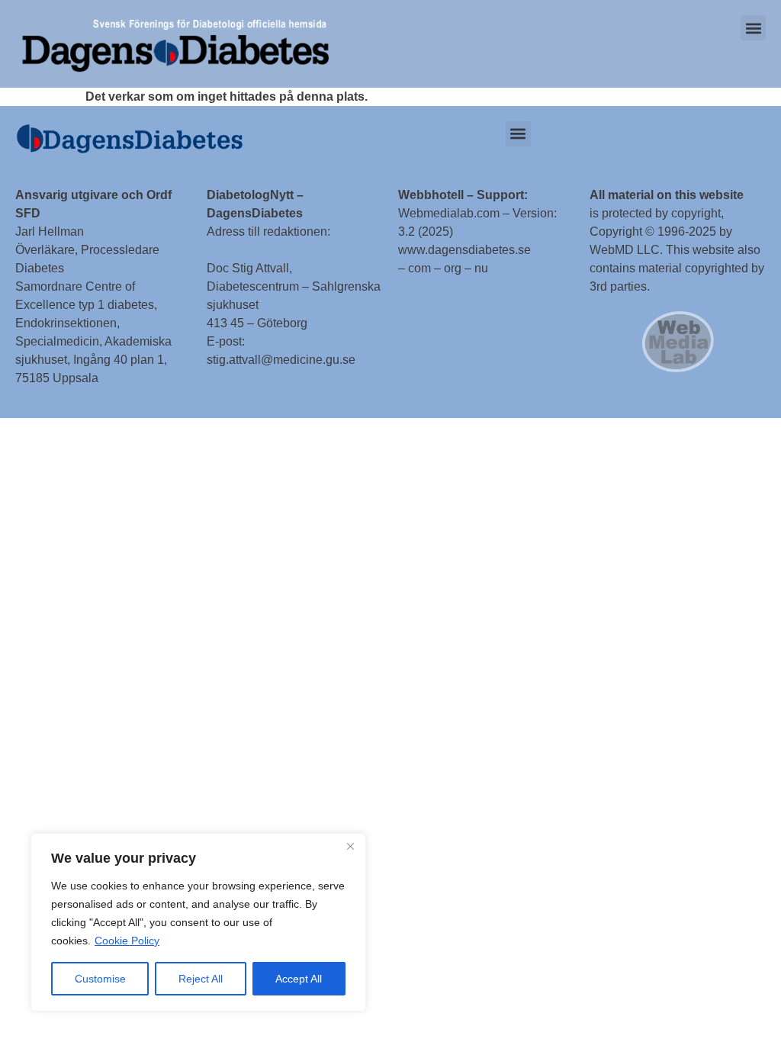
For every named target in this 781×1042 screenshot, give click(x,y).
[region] (198, 922)
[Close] (350, 846)
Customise (100, 979)
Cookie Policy (127, 940)
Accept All (298, 979)
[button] (753, 27)
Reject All (200, 979)
